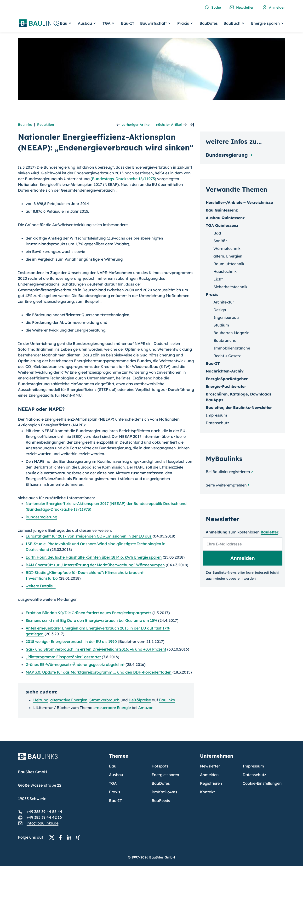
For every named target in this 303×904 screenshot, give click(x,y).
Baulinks (25, 124)
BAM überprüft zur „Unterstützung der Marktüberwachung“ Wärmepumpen (95, 564)
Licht (218, 279)
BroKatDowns (164, 792)
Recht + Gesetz (227, 355)
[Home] (60, 759)
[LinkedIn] (70, 837)
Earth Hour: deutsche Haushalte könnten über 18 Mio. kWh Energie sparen (94, 557)
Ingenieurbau (226, 317)
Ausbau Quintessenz (225, 217)
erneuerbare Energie (112, 707)
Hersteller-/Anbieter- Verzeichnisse (239, 202)
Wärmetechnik (226, 248)
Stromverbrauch (104, 700)
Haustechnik (225, 271)
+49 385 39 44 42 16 (44, 817)
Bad (217, 233)
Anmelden (209, 774)
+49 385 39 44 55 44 (44, 811)
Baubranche (224, 340)
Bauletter (269, 532)
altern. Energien (227, 256)
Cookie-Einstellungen (262, 783)
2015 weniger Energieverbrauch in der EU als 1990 (71, 641)
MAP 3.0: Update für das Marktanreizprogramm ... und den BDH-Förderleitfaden (99, 672)
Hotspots (160, 766)
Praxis (114, 792)
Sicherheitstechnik (230, 286)
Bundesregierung (41, 517)
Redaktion (45, 124)
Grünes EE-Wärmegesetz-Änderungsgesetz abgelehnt (75, 664)
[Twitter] (53, 837)
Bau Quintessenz (222, 210)
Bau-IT (127, 23)
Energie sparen (165, 774)
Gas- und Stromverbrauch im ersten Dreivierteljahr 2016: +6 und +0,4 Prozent (96, 649)
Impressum (216, 415)
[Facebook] (61, 837)
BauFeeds (161, 800)
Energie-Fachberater (226, 386)
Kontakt (207, 792)
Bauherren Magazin (231, 332)
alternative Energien (68, 700)
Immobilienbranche (231, 348)
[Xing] (79, 837)
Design (219, 309)
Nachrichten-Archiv (225, 371)
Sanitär (220, 240)
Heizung (40, 700)
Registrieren (211, 783)
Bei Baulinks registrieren (228, 471)
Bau (112, 766)
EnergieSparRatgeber (227, 378)
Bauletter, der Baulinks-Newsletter (239, 407)
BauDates (209, 23)
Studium (221, 325)
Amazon (146, 707)
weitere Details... (41, 586)
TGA (113, 783)
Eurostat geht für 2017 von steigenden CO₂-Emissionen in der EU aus (89, 536)
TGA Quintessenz (222, 225)
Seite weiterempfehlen (226, 485)
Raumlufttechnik (228, 263)
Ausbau (116, 774)
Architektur (223, 302)
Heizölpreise (140, 700)
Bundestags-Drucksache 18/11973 (123, 178)
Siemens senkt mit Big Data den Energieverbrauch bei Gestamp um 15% (91, 620)
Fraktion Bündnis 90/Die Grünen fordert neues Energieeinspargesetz (88, 612)
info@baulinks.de (42, 823)
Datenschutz (217, 422)
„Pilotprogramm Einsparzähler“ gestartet (63, 656)
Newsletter (210, 766)
